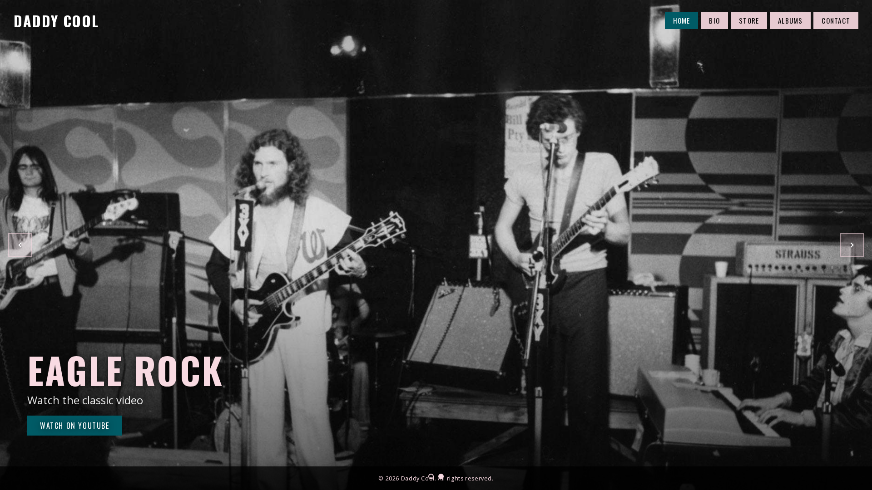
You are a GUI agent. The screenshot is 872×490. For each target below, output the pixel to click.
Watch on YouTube (74, 425)
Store (749, 20)
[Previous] (20, 245)
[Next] (852, 245)
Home (681, 20)
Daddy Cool (56, 20)
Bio (714, 20)
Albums (790, 20)
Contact (836, 20)
